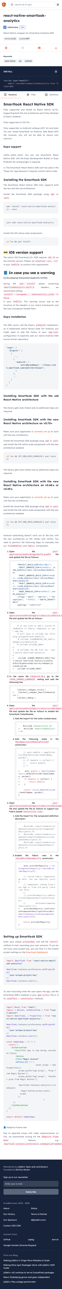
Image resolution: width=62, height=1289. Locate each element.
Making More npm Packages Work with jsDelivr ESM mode (29, 1266)
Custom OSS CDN (12, 1225)
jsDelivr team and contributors (33, 1166)
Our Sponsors (10, 1220)
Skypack (32, 1245)
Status (34, 1208)
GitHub (6, 1239)
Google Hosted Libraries (15, 1245)
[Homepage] (6, 47)
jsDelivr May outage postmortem (19, 1281)
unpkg (31, 1239)
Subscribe (31, 1192)
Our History (9, 1214)
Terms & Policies (39, 1214)
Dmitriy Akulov (23, 1169)
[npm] (39, 47)
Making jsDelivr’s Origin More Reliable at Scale (26, 1260)
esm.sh (55, 1239)
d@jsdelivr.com (38, 1220)
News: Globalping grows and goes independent (26, 1277)
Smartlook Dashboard (37, 952)
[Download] (56, 47)
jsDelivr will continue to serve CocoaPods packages (28, 1272)
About (6, 1208)
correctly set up (42, 431)
